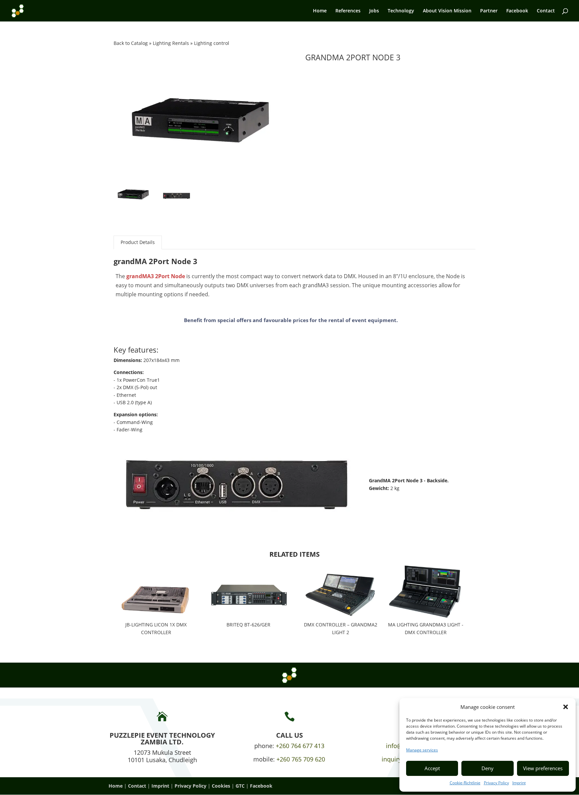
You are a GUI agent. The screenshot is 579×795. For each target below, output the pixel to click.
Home (320, 11)
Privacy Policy (496, 783)
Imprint (519, 783)
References (348, 11)
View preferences (543, 768)
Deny (487, 768)
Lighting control (211, 43)
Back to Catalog (131, 43)
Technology (401, 11)
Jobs (374, 11)
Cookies (221, 786)
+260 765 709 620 (300, 759)
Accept (432, 768)
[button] (565, 707)
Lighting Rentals (171, 43)
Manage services (422, 750)
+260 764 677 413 (300, 746)
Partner (489, 11)
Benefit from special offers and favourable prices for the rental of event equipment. (291, 320)
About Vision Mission (447, 11)
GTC (240, 786)
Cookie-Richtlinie (465, 783)
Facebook (517, 11)
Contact (546, 11)
